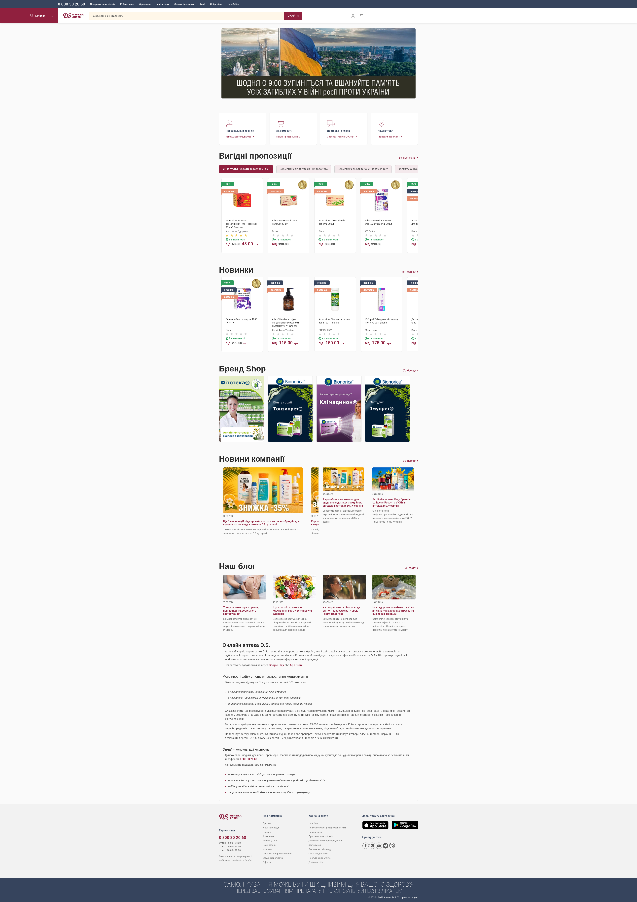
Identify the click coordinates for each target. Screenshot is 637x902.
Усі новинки (409, 271)
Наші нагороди (271, 827)
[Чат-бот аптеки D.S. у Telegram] (385, 845)
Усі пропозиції (407, 157)
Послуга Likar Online (320, 858)
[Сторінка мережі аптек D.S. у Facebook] (365, 845)
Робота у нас (127, 4)
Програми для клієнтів (102, 4)
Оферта (267, 862)
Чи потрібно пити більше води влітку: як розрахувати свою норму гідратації (341, 610)
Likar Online (233, 4)
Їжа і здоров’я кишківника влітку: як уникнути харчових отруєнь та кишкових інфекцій (393, 610)
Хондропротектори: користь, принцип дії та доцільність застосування (241, 610)
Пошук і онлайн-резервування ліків (327, 827)
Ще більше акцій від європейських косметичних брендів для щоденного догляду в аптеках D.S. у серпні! (261, 523)
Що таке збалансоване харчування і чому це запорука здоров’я (292, 610)
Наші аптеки (162, 4)
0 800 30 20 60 (71, 4)
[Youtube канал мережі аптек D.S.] (379, 845)
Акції (202, 4)
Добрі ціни (216, 4)
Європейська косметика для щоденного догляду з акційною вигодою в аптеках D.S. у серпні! (343, 502)
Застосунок (315, 845)
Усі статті (410, 568)
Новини (267, 832)
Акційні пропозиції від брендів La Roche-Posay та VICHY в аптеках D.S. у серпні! (391, 502)
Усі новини (409, 460)
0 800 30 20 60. (249, 759)
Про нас (267, 823)
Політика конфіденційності (277, 853)
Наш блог (314, 823)
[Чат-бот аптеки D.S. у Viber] (392, 845)
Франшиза (145, 4)
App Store (296, 665)
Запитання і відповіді (320, 849)
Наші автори (269, 845)
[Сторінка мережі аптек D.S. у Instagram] (372, 845)
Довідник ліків (316, 862)
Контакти (267, 849)
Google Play (276, 665)
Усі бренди (409, 370)
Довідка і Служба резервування (326, 840)
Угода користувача (273, 858)
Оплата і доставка (184, 4)
